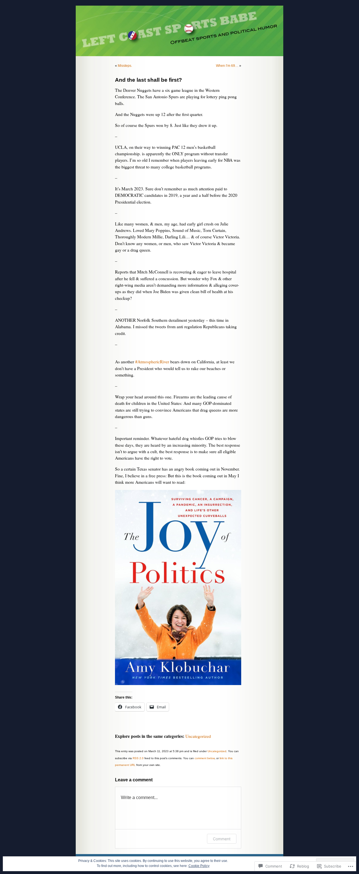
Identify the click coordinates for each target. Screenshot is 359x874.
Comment (222, 838)
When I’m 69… (227, 66)
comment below (205, 758)
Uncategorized (198, 736)
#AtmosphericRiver (152, 361)
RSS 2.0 (138, 758)
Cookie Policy (199, 866)
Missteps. (125, 66)
